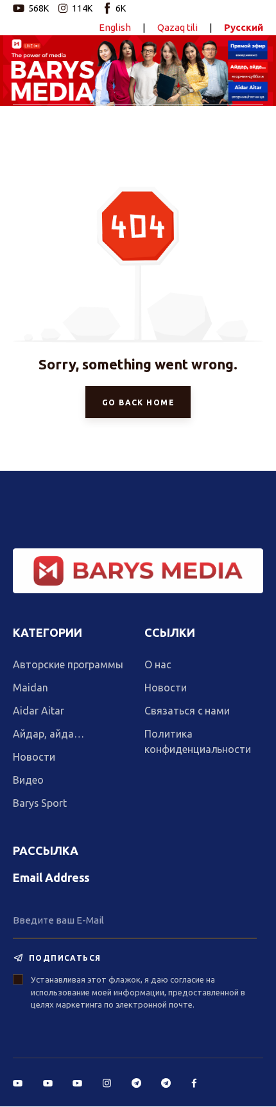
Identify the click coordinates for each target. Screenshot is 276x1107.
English (115, 27)
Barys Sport (40, 803)
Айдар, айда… (48, 733)
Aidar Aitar (38, 710)
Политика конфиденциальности (197, 741)
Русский (243, 27)
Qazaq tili (177, 27)
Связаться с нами (187, 710)
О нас (157, 664)
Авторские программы (68, 664)
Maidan (30, 687)
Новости (34, 757)
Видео (28, 780)
